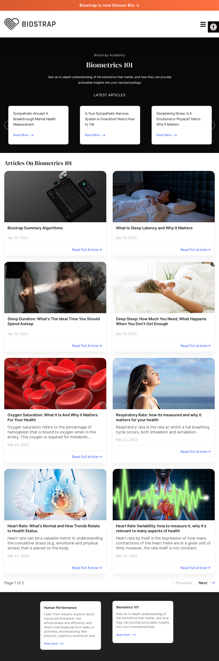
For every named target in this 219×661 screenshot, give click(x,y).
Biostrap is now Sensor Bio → (109, 5)
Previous (8, 125)
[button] (213, 27)
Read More (20, 135)
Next (210, 125)
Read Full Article (85, 250)
